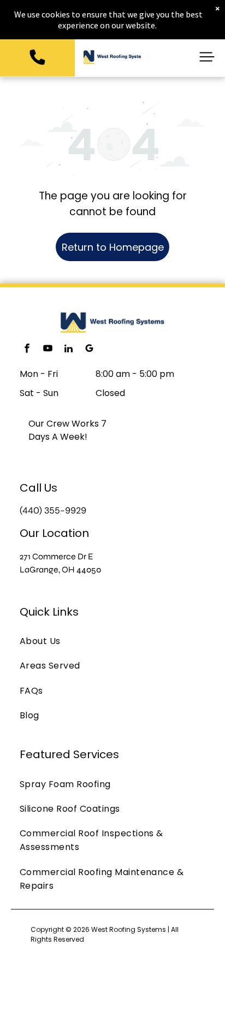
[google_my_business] (89, 349)
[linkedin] (68, 349)
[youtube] (47, 349)
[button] (207, 57)
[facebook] (27, 349)
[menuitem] (112, 641)
